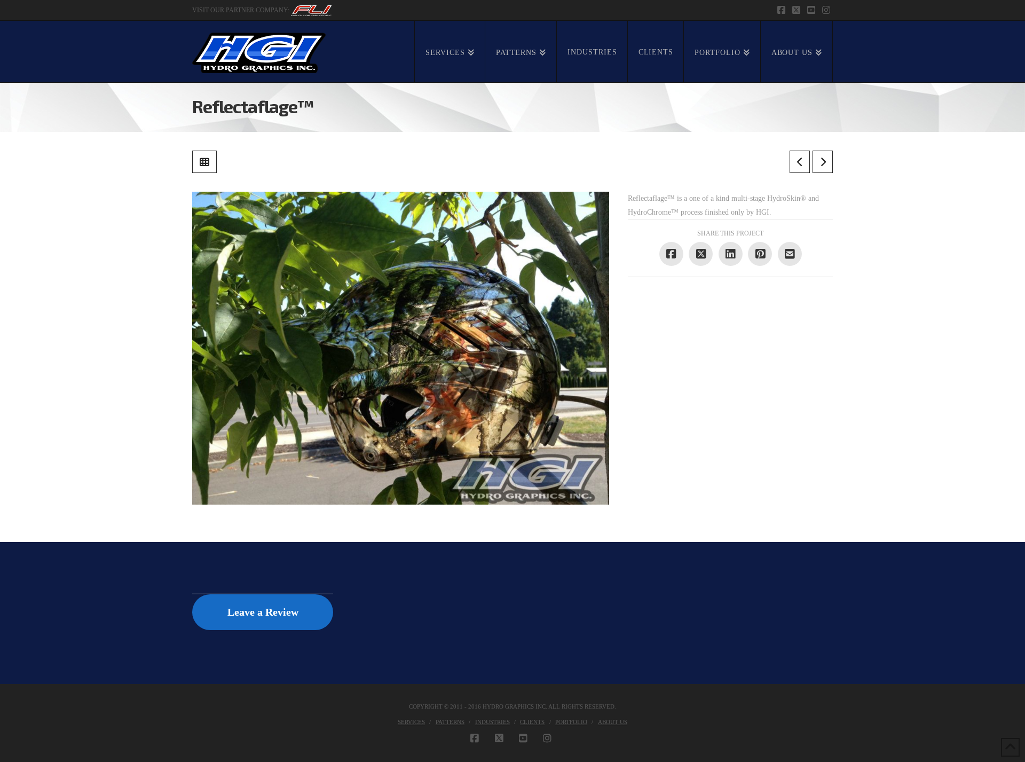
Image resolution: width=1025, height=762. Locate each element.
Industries (492, 722)
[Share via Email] (790, 254)
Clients (532, 722)
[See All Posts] (204, 162)
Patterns (450, 722)
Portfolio (571, 722)
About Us (612, 722)
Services (411, 722)
